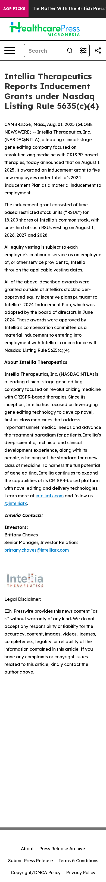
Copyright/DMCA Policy (36, 872)
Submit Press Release (30, 860)
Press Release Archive (62, 848)
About (27, 848)
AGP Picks (14, 8)
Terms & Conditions (78, 860)
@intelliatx (15, 503)
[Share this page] (98, 50)
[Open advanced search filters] (82, 50)
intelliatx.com (50, 495)
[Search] (69, 50)
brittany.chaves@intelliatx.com (36, 550)
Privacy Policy (80, 872)
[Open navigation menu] (9, 50)
